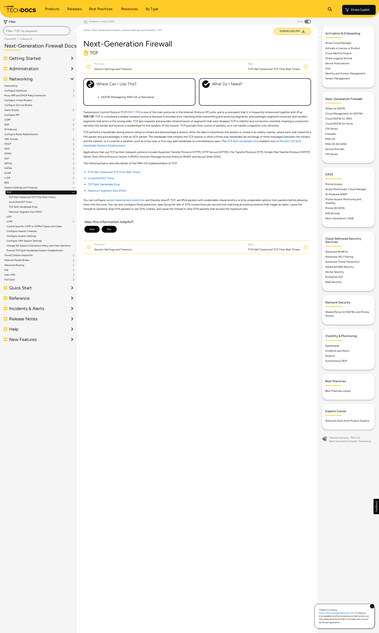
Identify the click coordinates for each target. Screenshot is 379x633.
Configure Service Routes (18, 105)
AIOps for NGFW (335, 108)
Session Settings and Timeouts (21, 187)
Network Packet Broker (16, 260)
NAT (6, 158)
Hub (327, 68)
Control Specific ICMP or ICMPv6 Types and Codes (34, 226)
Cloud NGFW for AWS (338, 118)
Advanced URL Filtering (339, 256)
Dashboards (332, 345)
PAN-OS (330, 139)
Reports (330, 355)
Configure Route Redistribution (21, 134)
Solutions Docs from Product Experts (347, 420)
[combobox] (36, 30)
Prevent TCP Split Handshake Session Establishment (35, 250)
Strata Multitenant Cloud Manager (345, 189)
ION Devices (332, 213)
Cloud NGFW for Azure (339, 123)
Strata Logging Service (338, 58)
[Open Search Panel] (330, 9)
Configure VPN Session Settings (24, 240)
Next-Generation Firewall (106, 30)
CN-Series (331, 128)
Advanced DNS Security (339, 266)
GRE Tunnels (11, 139)
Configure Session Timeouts (22, 231)
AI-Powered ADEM (336, 194)
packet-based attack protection (125, 200)
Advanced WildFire (336, 251)
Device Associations (337, 63)
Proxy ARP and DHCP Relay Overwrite (25, 95)
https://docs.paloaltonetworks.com (336, 613)
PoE (6, 270)
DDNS (7, 153)
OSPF (7, 120)
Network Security (339, 437)
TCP (9, 192)
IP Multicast (10, 129)
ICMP (9, 221)
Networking (10, 85)
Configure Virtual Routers (18, 100)
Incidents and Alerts (337, 350)
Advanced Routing (14, 265)
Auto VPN (9, 275)
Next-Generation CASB (339, 218)
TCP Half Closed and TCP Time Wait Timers (32, 197)
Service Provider (335, 149)
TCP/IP (88, 116)
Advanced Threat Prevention (342, 261)
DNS (7, 149)
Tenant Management (337, 78)
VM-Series (331, 154)
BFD (6, 183)
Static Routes (11, 110)
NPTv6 (8, 163)
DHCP (7, 144)
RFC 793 (134, 112)
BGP (6, 124)
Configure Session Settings (21, 236)
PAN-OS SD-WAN (336, 144)
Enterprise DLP (334, 276)
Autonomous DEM (336, 360)
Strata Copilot (360, 10)
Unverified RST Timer (20, 202)
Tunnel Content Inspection (18, 255)
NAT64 (8, 168)
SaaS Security (333, 282)
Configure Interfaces (15, 90)
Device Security (334, 271)
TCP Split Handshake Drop (23, 206)
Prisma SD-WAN (335, 208)
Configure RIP (11, 115)
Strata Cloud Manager (338, 43)
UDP (9, 216)
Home (86, 30)
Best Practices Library (338, 390)
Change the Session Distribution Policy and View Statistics (38, 245)
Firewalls (330, 134)
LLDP (7, 178)
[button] (376, 506)
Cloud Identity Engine (338, 53)
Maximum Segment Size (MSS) (25, 211)
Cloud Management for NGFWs (344, 113)
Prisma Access (333, 184)
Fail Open (9, 279)
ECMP (7, 173)
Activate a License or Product (342, 48)
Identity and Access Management (345, 73)
